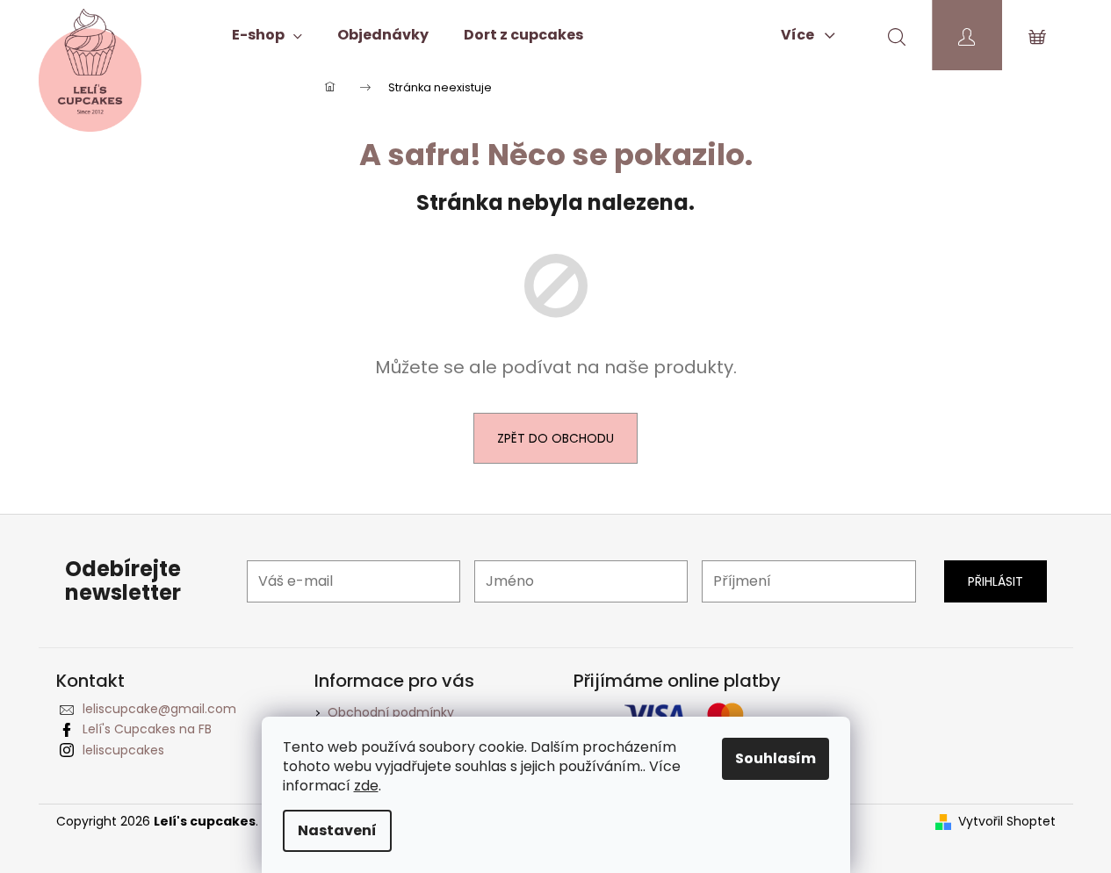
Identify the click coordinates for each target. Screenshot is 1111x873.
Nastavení (337, 830)
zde (366, 786)
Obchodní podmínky (391, 712)
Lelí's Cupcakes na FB (147, 729)
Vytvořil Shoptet (1007, 821)
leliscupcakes (123, 750)
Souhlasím (775, 758)
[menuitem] (267, 35)
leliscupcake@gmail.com (159, 709)
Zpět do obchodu (555, 438)
